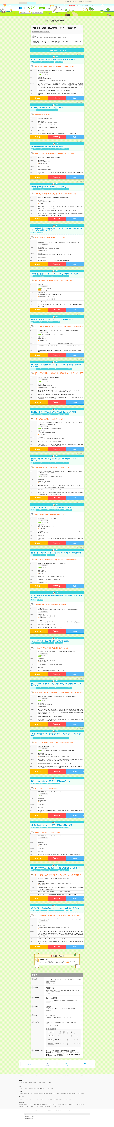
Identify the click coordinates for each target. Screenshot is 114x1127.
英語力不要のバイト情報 (54, 1093)
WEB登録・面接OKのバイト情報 (25, 1093)
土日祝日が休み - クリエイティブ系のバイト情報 (50, 1106)
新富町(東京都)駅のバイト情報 (34, 1082)
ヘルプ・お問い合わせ (85, 5)
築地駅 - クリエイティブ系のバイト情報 (67, 1099)
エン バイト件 (31, 2)
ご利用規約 (49, 1110)
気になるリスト (25, 12)
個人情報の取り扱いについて (39, 1110)
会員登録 (72, 5)
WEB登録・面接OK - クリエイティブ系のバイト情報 (30, 1104)
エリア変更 (47, 8)
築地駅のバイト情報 (46, 1082)
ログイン (77, 5)
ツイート (66, 1065)
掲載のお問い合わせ (76, 1110)
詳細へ (75, 98)
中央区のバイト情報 (23, 1082)
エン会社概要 (67, 1110)
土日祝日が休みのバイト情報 (78, 1093)
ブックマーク (85, 1065)
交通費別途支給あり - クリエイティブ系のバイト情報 (53, 1104)
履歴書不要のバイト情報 (65, 1093)
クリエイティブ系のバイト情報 (25, 1088)
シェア (47, 1065)
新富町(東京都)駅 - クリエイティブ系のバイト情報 (47, 1099)
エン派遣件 (23, 2)
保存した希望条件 (38, 12)
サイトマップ (93, 5)
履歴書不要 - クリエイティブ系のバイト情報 (29, 1106)
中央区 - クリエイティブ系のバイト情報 (27, 1099)
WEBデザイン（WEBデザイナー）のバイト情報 (43, 1088)
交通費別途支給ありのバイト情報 (41, 1093)
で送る (29, 1064)
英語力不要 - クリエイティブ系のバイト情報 (74, 1104)
